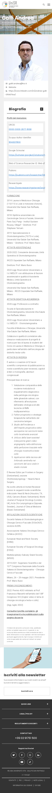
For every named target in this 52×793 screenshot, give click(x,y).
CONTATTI (12, 780)
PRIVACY (27, 780)
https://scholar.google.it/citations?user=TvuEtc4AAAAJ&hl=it (26, 155)
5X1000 (37, 785)
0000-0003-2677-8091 (20, 129)
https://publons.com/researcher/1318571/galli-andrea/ (26, 175)
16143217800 (15, 142)
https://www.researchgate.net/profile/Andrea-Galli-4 (26, 187)
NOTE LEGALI (38, 780)
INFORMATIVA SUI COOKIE (22, 785)
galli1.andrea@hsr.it (18, 83)
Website (12, 87)
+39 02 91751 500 (26, 738)
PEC (20, 780)
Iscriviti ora (27, 691)
